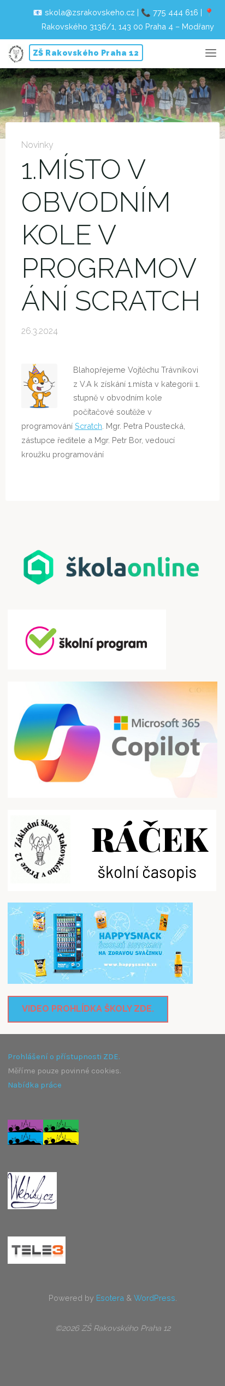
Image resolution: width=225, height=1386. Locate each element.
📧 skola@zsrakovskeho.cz (84, 12)
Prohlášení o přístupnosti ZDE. (64, 1056)
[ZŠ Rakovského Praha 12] (16, 53)
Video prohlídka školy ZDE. (88, 1008)
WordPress (154, 1298)
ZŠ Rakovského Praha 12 (86, 52)
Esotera (109, 1298)
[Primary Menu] (210, 53)
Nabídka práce (35, 1085)
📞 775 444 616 (169, 12)
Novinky (37, 145)
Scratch (88, 426)
